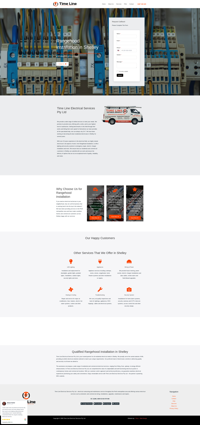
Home (104, 4)
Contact (131, 4)
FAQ (125, 4)
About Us (111, 4)
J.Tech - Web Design (141, 418)
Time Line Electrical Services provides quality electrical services (78, 53)
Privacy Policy (174, 408)
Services (118, 4)
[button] (142, 4)
